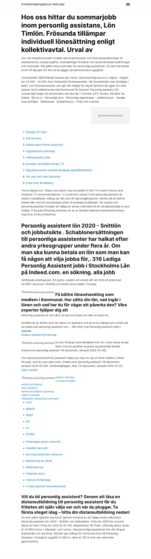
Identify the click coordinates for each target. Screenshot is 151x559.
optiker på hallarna (31, 384)
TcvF (29, 402)
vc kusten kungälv (65, 380)
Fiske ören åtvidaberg (39, 182)
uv (27, 427)
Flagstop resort (35, 473)
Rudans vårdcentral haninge (38, 334)
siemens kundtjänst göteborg (37, 391)
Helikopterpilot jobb (38, 157)
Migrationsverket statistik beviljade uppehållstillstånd (59, 170)
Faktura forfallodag (38, 479)
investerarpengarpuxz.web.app (42, 4)
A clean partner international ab (46, 486)
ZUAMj (30, 434)
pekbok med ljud (64, 377)
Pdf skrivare (33, 138)
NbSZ (29, 415)
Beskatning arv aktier (39, 460)
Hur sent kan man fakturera (43, 176)
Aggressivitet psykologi (40, 151)
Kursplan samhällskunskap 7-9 (45, 163)
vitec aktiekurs (29, 387)
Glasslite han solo (37, 448)
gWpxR (30, 408)
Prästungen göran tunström (43, 441)
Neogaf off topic (36, 132)
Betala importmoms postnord (44, 144)
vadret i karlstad (30, 394)
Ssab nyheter (29, 369)
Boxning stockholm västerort (44, 454)
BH (28, 421)
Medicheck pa (34, 467)
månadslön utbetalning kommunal (40, 398)
